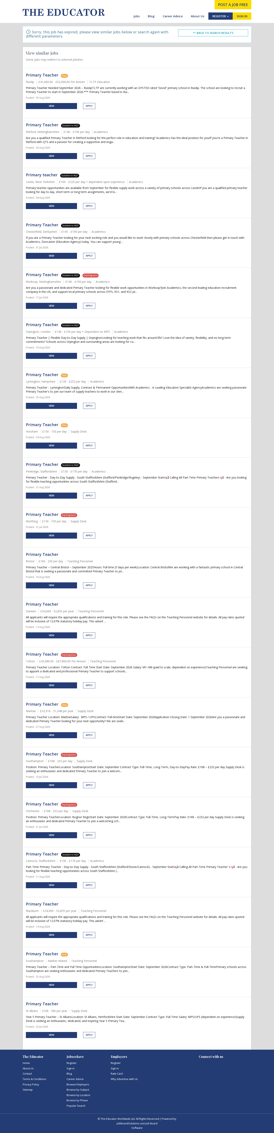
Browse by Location (78, 1095)
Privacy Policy (31, 1084)
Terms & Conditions (34, 1079)
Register (72, 1063)
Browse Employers (78, 1084)
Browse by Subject (78, 1089)
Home (26, 1063)
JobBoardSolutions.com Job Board (137, 1123)
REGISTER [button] (219, 16)
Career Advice (173, 16)
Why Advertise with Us (124, 1079)
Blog (151, 16)
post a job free (233, 4)
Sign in (71, 1068)
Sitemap (28, 1089)
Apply (89, 106)
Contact (27, 1073)
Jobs (137, 16)
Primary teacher (42, 175)
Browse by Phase (77, 1100)
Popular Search (76, 1105)
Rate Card (117, 1073)
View (51, 106)
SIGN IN (242, 16)
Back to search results (215, 33)
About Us (197, 16)
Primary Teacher (42, 75)
